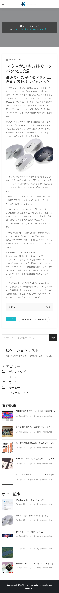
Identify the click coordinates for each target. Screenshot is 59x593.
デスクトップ (17, 371)
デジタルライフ (18, 393)
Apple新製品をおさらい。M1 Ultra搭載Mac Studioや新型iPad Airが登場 (35, 411)
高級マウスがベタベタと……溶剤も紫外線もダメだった (28, 355)
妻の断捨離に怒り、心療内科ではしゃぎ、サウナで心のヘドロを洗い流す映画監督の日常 (36, 427)
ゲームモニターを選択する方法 (29, 531)
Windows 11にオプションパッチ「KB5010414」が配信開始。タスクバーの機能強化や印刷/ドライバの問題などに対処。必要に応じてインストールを (36, 500)
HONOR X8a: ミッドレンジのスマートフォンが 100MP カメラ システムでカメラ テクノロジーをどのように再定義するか (36, 563)
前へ (12, 307)
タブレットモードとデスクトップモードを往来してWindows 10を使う (36, 474)
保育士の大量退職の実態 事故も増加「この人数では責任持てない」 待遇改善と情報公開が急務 (36, 443)
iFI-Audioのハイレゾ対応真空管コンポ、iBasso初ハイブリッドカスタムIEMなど (36, 458)
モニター (14, 382)
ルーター (14, 387)
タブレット (34, 25)
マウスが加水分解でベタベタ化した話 (32, 515)
